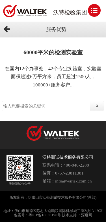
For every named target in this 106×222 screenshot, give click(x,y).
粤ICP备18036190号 (45, 215)
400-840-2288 (76, 165)
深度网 (86, 215)
